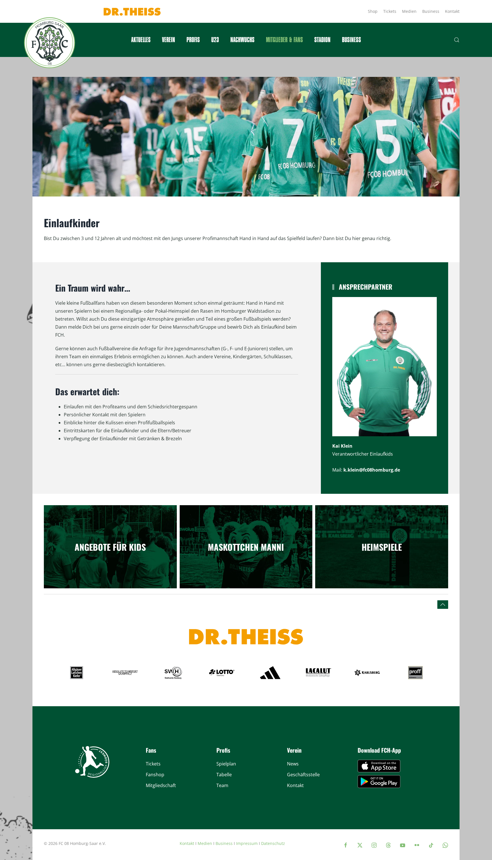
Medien (409, 11)
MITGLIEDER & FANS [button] (284, 39)
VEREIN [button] (168, 39)
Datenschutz (273, 843)
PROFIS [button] (193, 39)
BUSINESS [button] (351, 39)
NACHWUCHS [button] (242, 39)
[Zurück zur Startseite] (49, 42)
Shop (373, 11)
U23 (215, 39)
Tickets (389, 11)
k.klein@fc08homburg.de (371, 470)
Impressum (247, 843)
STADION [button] (322, 39)
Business (430, 11)
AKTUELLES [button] (141, 39)
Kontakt (452, 11)
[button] (457, 39)
